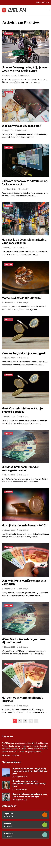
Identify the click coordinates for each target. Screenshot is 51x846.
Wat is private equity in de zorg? (21, 125)
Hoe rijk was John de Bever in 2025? (24, 525)
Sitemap (6, 755)
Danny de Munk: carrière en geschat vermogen (24, 582)
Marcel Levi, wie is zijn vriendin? (21, 298)
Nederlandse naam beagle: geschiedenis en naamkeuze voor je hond (29, 783)
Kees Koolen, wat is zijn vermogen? (23, 353)
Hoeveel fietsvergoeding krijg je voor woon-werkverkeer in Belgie (25, 69)
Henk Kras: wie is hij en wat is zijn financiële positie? (22, 410)
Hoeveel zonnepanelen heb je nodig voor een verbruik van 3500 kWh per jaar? (29, 770)
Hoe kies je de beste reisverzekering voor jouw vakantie (24, 241)
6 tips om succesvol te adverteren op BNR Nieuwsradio (24, 182)
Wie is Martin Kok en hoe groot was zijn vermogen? (23, 641)
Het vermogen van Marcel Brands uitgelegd (22, 699)
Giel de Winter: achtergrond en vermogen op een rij (20, 468)
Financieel (8, 34)
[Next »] (36, 721)
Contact (16, 755)
